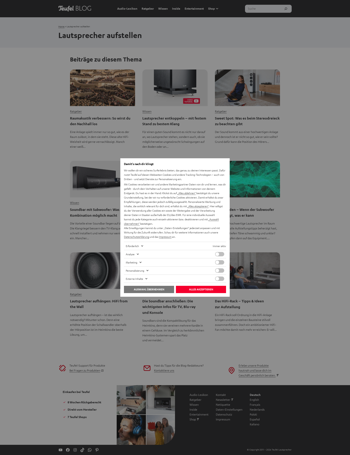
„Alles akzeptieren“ (198, 206)
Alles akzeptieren (201, 289)
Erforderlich (132, 246)
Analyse (130, 254)
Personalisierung (135, 270)
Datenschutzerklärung (136, 236)
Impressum (165, 236)
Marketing (131, 262)
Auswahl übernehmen (149, 289)
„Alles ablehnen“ (186, 193)
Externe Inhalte (134, 278)
